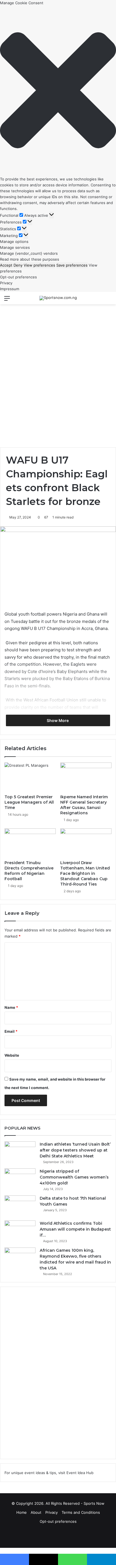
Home (21, 1512)
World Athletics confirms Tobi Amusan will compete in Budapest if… (75, 1229)
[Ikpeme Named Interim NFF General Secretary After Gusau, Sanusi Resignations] (85, 777)
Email (11, 1031)
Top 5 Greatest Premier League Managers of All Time (29, 802)
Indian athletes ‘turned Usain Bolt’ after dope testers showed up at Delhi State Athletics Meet (75, 1150)
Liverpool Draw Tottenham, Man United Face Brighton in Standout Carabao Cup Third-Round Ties (85, 873)
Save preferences (72, 265)
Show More (58, 720)
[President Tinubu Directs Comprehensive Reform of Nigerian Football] (30, 842)
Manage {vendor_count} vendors (29, 253)
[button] (58, 91)
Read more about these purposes (29, 259)
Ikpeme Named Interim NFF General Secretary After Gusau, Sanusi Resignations (84, 804)
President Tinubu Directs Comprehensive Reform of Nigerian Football (29, 870)
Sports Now (94, 1503)
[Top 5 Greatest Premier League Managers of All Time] (30, 777)
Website (12, 1055)
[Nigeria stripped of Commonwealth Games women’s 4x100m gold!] (20, 1179)
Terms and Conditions (81, 1512)
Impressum (9, 289)
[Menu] (7, 300)
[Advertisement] (58, 371)
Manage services (15, 247)
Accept (6, 265)
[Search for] (109, 300)
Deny (18, 265)
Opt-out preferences (18, 277)
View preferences (39, 265)
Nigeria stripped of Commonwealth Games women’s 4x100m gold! (74, 1177)
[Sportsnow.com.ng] (58, 298)
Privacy (6, 283)
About (36, 1512)
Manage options (14, 241)
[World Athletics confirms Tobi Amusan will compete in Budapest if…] (20, 1231)
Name (11, 1007)
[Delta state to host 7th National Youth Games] (20, 1206)
